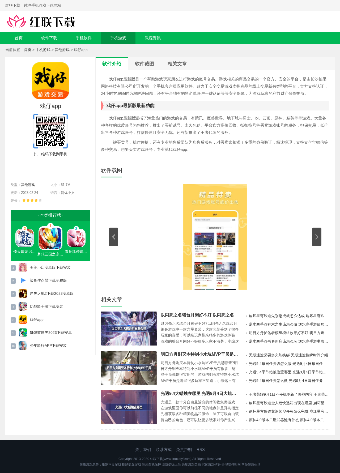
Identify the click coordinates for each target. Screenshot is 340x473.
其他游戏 (62, 50)
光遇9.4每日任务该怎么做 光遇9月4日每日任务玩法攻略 (289, 363)
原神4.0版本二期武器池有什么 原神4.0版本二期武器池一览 (289, 420)
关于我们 (143, 449)
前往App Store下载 (55, 166)
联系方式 (164, 449)
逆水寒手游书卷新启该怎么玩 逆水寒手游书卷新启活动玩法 (289, 341)
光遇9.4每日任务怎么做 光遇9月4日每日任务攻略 (289, 380)
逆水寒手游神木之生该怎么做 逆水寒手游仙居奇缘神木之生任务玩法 (289, 324)
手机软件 (84, 38)
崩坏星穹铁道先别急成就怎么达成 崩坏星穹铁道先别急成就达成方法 (289, 316)
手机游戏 (118, 38)
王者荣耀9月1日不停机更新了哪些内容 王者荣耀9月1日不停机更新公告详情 (289, 394)
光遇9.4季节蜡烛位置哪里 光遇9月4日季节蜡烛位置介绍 (289, 372)
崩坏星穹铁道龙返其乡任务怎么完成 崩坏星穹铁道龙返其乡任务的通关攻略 (289, 411)
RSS (201, 449)
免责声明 (184, 449)
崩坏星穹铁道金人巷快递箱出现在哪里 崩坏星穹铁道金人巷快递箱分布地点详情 (289, 403)
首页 (19, 38)
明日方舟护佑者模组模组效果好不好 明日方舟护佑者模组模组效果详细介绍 (289, 333)
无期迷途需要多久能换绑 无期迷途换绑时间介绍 (288, 355)
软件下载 (49, 38)
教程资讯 (153, 38)
